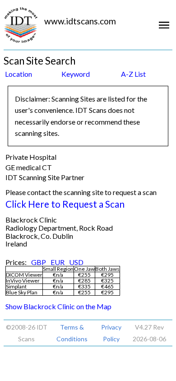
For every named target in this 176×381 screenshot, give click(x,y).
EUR (58, 262)
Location (18, 74)
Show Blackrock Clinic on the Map (58, 306)
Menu (165, 28)
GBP (38, 262)
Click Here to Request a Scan (65, 203)
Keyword (75, 74)
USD (76, 262)
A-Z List (133, 74)
